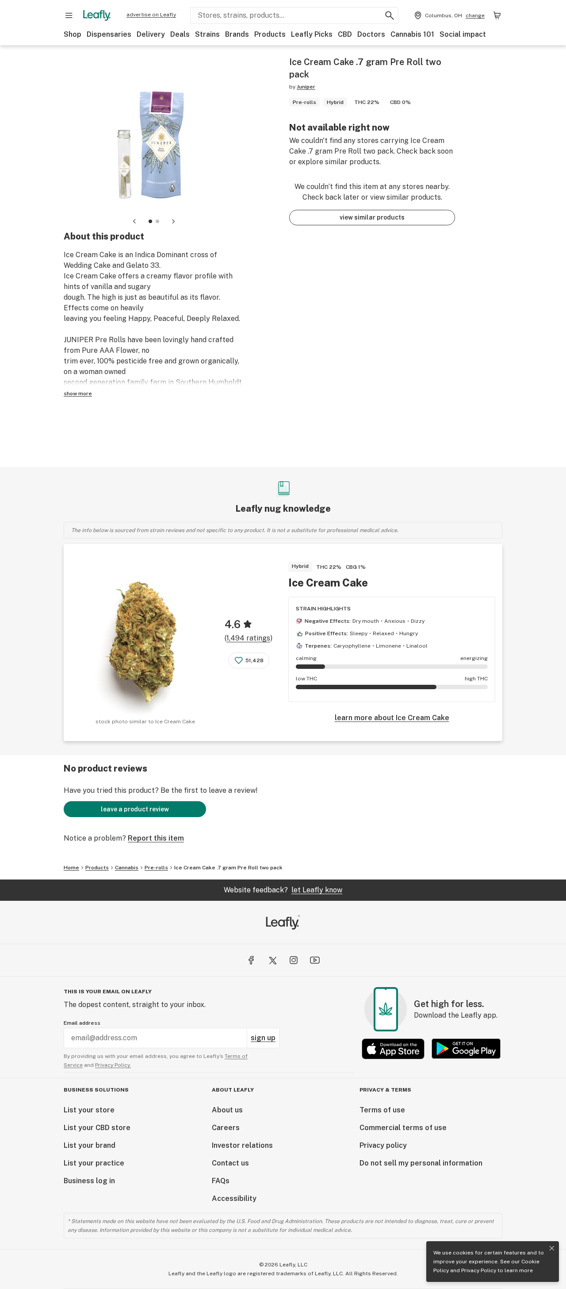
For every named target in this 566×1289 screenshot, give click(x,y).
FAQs (220, 1181)
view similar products (372, 217)
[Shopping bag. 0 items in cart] (497, 15)
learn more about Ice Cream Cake (392, 718)
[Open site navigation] (69, 15)
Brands (237, 34)
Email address (82, 1023)
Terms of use (382, 1110)
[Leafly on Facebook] (251, 960)
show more (78, 393)
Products (270, 34)
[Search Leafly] (389, 15)
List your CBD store (97, 1127)
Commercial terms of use (403, 1127)
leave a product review (135, 809)
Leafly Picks (312, 34)
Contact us (230, 1163)
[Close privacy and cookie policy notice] (551, 1248)
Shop (72, 34)
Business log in (89, 1181)
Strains (207, 34)
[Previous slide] (134, 221)
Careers (226, 1127)
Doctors (371, 34)
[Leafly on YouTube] (314, 960)
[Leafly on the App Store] (393, 1048)
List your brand (89, 1145)
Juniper (306, 87)
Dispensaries (109, 34)
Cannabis (126, 867)
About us (227, 1110)
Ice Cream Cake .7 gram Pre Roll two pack (228, 867)
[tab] (150, 221)
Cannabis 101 (412, 34)
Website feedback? (283, 890)
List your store (89, 1110)
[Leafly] (96, 15)
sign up (263, 1038)
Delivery (151, 34)
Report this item (156, 838)
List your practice (94, 1163)
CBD (345, 34)
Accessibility (234, 1198)
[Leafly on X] (272, 960)
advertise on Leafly (151, 15)
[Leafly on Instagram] (293, 960)
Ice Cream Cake (328, 582)
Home (71, 867)
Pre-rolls (156, 867)
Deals (180, 34)
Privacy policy (383, 1145)
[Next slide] (173, 221)
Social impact (463, 34)
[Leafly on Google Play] (466, 1048)
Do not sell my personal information (420, 1163)
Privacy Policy (478, 1270)
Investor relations (242, 1145)
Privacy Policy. (113, 1065)
